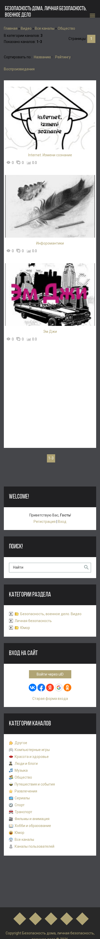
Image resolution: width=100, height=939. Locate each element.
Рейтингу (63, 57)
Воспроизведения (19, 69)
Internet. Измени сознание (50, 155)
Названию (42, 57)
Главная (10, 28)
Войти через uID (50, 674)
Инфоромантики (50, 243)
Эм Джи (50, 331)
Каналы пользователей (34, 846)
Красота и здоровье (32, 757)
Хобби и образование (33, 826)
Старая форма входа (50, 699)
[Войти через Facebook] (41, 687)
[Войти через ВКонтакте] (32, 687)
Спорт (20, 805)
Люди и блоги (26, 763)
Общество (66, 28)
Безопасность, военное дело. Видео (51, 614)
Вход (62, 522)
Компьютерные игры (32, 750)
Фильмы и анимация (32, 819)
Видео (26, 28)
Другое (21, 743)
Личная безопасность (33, 621)
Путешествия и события (35, 784)
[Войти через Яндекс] (50, 687)
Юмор (25, 628)
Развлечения (26, 791)
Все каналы (44, 28)
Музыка (21, 770)
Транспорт (23, 812)
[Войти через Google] (59, 687)
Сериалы (22, 798)
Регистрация (45, 522)
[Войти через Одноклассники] (67, 687)
